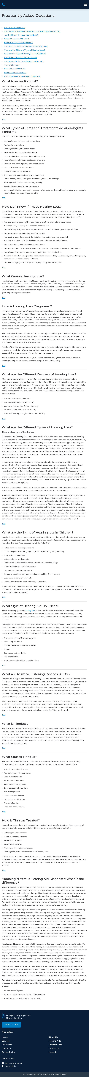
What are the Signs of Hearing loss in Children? (25, 54)
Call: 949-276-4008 (13, 1063)
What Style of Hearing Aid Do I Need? (20, 57)
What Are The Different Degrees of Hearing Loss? (26, 46)
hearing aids (29, 611)
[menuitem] (21, 1037)
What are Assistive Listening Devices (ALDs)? (23, 61)
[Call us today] (3, 4)
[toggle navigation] (85, 4)
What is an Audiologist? (14, 27)
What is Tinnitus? (11, 65)
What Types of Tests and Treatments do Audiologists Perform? (32, 31)
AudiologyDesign (41, 1074)
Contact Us (11, 1025)
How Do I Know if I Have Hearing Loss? (21, 35)
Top (3, 119)
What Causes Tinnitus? (14, 69)
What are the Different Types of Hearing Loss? (24, 50)
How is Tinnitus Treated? (15, 72)
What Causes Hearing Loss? (16, 39)
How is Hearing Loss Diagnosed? (18, 42)
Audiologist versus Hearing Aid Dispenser (22, 76)
